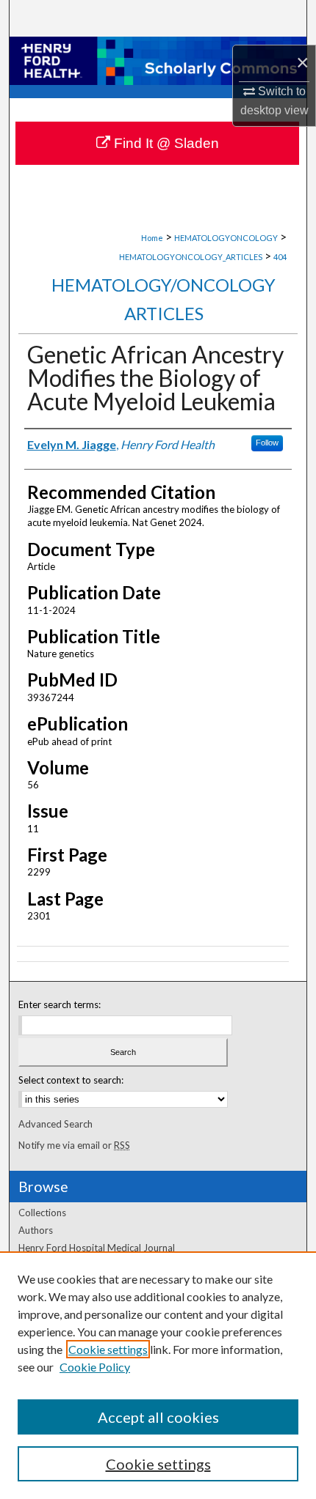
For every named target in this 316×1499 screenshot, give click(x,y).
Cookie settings (108, 1349)
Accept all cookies (158, 1417)
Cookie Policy (95, 1367)
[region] (158, 1375)
